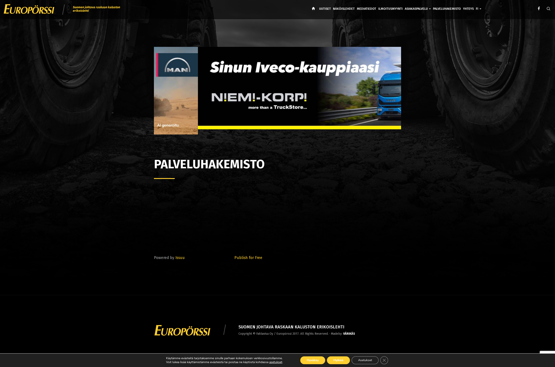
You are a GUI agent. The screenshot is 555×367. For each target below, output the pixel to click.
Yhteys (468, 9)
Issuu (180, 258)
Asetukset (365, 360)
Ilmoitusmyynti (390, 9)
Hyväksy (313, 360)
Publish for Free (248, 258)
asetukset (275, 362)
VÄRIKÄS (349, 334)
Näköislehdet (344, 9)
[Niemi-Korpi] (277, 91)
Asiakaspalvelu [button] (417, 9)
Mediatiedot (366, 9)
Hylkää (338, 360)
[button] (478, 5)
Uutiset (325, 9)
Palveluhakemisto (447, 9)
